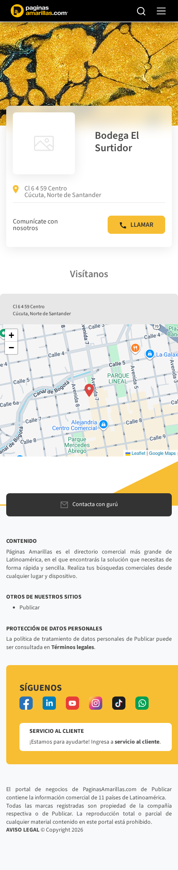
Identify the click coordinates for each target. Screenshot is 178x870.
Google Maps (162, 452)
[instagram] (95, 703)
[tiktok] (118, 703)
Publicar (29, 608)
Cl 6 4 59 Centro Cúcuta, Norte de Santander (62, 191)
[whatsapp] (142, 703)
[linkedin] (49, 703)
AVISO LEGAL (22, 830)
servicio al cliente (137, 742)
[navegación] (161, 11)
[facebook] (26, 703)
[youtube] (72, 703)
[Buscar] (141, 10)
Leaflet (137, 452)
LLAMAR (141, 224)
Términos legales (72, 647)
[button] (89, 390)
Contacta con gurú (95, 504)
